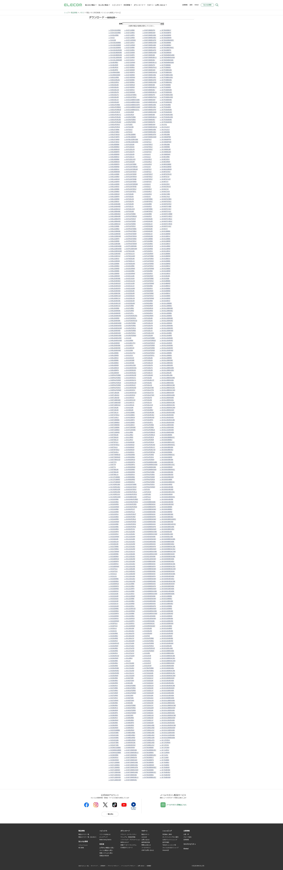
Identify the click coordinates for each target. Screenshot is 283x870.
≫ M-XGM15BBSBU (166, 517)
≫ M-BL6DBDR (114, 365)
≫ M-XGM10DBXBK (166, 472)
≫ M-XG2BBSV (165, 258)
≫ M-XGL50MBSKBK (167, 432)
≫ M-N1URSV (147, 164)
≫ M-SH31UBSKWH (149, 618)
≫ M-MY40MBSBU (148, 90)
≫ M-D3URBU (113, 636)
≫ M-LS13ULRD (129, 549)
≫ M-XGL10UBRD (166, 335)
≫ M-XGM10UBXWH (167, 504)
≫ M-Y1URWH (164, 752)
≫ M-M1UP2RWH (130, 693)
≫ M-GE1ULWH (129, 288)
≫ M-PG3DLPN (147, 365)
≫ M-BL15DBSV (114, 201)
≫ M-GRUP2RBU (130, 325)
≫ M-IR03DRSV (129, 474)
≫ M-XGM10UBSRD (166, 489)
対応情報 (127, 5)
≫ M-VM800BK (165, 147)
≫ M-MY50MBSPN (148, 122)
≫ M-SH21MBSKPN (149, 546)
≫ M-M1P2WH (129, 680)
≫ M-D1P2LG (113, 569)
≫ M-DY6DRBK (129, 80)
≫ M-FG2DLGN (129, 149)
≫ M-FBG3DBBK (130, 134)
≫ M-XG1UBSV (165, 251)
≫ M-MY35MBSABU (149, 47)
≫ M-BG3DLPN (114, 92)
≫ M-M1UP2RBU (130, 688)
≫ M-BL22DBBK (114, 263)
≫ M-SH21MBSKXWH (149, 554)
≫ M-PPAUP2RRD (148, 482)
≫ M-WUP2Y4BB (165, 206)
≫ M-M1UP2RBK (130, 685)
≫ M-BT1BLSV (114, 412)
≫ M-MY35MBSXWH (149, 82)
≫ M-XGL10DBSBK (166, 318)
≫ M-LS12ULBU (129, 541)
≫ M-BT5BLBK (114, 435)
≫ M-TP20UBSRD (166, 112)
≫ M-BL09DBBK (114, 159)
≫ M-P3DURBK (147, 286)
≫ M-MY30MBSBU (130, 780)
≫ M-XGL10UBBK (166, 333)
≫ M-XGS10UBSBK (166, 631)
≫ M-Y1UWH (164, 757)
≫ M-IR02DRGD (129, 459)
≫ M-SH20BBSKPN (149, 507)
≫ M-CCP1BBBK (114, 477)
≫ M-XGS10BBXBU (166, 603)
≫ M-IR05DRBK (129, 477)
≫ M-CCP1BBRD (114, 479)
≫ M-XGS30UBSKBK (167, 680)
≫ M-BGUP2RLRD (115, 119)
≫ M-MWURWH (129, 747)
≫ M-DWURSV (113, 757)
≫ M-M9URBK (129, 718)
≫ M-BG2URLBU (114, 80)
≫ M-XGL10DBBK (166, 313)
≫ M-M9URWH (129, 730)
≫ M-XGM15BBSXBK (167, 527)
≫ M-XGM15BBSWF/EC (168, 524)
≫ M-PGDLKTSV (148, 393)
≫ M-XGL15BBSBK (166, 360)
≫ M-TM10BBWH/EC (149, 767)
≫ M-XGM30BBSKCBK (167, 546)
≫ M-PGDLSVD (147, 405)
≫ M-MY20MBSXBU (131, 765)
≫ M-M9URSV (129, 728)
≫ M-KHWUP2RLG (130, 492)
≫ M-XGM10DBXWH (167, 477)
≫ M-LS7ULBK (129, 643)
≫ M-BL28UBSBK (114, 320)
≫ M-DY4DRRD (129, 75)
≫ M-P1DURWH (147, 254)
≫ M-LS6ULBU (129, 631)
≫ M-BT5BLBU (114, 437)
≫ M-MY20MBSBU (130, 755)
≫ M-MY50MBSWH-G (149, 127)
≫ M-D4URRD (113, 651)
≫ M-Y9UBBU (164, 762)
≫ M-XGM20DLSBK (166, 534)
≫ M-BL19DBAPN (114, 219)
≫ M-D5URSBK (114, 668)
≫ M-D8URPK (113, 713)
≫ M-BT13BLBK (114, 393)
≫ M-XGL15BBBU (166, 355)
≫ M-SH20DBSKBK (149, 512)
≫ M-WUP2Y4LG (165, 211)
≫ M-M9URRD (129, 725)
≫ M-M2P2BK (129, 698)
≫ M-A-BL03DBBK (115, 42)
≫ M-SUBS (146, 653)
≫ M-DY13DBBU (114, 765)
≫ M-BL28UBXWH (115, 350)
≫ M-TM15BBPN (165, 50)
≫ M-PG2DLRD (147, 328)
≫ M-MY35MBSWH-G (149, 72)
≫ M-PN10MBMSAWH (149, 464)
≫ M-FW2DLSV (129, 261)
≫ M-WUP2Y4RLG (166, 219)
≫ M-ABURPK (113, 70)
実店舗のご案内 (167, 834)
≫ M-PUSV (146, 489)
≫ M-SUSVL (146, 661)
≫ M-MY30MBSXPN (149, 40)
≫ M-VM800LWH (165, 152)
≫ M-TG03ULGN (147, 700)
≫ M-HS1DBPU (129, 420)
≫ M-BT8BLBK (114, 469)
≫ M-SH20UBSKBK (149, 536)
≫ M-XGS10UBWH (166, 636)
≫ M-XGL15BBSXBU (167, 370)
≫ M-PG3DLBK (147, 358)
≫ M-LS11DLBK (129, 532)
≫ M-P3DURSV (147, 288)
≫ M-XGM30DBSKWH (167, 571)
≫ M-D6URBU (113, 680)
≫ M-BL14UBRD (114, 184)
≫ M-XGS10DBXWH (166, 623)
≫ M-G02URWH (129, 273)
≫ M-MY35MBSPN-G (149, 67)
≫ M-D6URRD (113, 683)
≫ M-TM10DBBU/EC (149, 777)
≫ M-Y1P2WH (164, 747)
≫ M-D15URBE (114, 524)
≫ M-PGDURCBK (148, 412)
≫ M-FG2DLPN (129, 152)
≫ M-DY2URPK (129, 55)
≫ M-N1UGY (146, 154)
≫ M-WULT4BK (165, 194)
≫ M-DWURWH (114, 760)
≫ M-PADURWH (147, 316)
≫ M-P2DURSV (147, 273)
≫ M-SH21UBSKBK (149, 556)
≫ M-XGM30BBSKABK (167, 539)
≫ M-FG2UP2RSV (130, 189)
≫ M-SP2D (146, 636)
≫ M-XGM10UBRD (166, 484)
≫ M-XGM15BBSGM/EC (168, 519)
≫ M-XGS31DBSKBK (167, 693)
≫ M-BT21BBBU (114, 430)
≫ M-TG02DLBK (147, 680)
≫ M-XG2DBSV (165, 266)
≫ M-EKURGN (129, 115)
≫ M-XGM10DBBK (166, 452)
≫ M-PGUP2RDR (148, 440)
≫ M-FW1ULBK (129, 251)
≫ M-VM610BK (165, 144)
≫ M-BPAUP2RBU (115, 378)
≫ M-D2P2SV (113, 626)
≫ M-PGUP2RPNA (148, 452)
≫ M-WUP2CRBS (165, 199)
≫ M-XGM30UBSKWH (167, 584)
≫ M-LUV (127, 661)
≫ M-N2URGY (147, 189)
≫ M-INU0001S (129, 452)
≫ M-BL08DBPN (114, 152)
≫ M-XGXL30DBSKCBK (168, 715)
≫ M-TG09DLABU (148, 735)
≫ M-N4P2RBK (147, 209)
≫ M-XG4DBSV (165, 293)
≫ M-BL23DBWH (114, 276)
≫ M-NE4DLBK (147, 229)
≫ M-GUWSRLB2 (130, 370)
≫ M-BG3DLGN (114, 90)
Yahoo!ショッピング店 (169, 845)
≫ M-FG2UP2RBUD (130, 167)
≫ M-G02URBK (129, 271)
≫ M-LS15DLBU (129, 556)
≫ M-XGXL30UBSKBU (167, 723)
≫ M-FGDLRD (129, 204)
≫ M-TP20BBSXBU (166, 77)
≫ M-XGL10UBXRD (166, 348)
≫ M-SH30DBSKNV (149, 574)
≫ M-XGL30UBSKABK (167, 412)
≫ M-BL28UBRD (114, 318)
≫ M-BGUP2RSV (114, 124)
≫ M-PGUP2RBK (148, 425)
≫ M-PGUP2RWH (148, 459)
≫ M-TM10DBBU (148, 775)
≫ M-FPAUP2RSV (130, 241)
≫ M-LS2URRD (129, 603)
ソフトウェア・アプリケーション (130, 839)
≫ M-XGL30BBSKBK (167, 380)
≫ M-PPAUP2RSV (148, 484)
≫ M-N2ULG (146, 186)
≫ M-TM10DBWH (165, 38)
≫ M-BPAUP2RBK (115, 375)
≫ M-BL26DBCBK (114, 293)
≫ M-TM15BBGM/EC (167, 47)
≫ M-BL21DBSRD (114, 254)
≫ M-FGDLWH (129, 211)
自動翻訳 (149, 865)
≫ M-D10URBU (114, 502)
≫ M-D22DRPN (114, 613)
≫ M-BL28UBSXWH (115, 340)
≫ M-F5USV (128, 132)
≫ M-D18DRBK (114, 554)
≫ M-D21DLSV (113, 603)
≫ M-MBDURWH (129, 740)
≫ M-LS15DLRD (129, 559)
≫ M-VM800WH (165, 154)
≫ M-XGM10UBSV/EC (167, 492)
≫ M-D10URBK (114, 499)
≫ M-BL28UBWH (114, 343)
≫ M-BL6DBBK (114, 360)
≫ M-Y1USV (164, 755)
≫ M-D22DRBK (114, 608)
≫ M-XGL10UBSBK (166, 338)
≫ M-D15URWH (114, 536)
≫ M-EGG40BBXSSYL (131, 110)
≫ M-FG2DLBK (129, 144)
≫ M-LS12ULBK (129, 539)
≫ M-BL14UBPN (114, 181)
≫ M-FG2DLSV (129, 157)
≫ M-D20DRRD (114, 589)
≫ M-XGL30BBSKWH (167, 393)
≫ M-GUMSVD (129, 348)
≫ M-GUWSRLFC (130, 378)
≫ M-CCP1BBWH (114, 482)
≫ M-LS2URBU (129, 601)
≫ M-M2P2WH (129, 700)
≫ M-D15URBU (114, 529)
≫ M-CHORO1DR (114, 489)
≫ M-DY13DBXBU (115, 775)
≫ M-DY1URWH (129, 45)
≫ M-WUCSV (164, 189)
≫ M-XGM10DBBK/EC (167, 455)
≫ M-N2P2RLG (147, 177)
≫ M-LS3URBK (129, 613)
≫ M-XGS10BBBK (166, 596)
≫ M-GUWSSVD (129, 400)
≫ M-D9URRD (113, 725)
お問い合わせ (145, 839)
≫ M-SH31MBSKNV (149, 603)
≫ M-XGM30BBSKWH (167, 554)
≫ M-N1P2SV (147, 152)
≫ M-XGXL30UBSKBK (167, 720)
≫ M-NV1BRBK (147, 239)
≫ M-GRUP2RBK (130, 323)
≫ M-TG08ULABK (148, 725)
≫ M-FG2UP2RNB (130, 179)
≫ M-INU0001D (129, 445)
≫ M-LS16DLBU (129, 571)
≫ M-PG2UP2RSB (148, 350)
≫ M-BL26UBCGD (114, 303)
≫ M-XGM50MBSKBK (167, 594)
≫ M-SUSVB (146, 656)
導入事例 (81, 847)
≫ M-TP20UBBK (165, 105)
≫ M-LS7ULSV (129, 653)
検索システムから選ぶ (106, 853)
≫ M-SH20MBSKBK (149, 522)
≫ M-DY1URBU (129, 33)
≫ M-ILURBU (128, 435)
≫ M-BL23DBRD (114, 273)
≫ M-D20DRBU (114, 581)
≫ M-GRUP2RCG (130, 328)
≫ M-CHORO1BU (114, 487)
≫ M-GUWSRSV (129, 390)
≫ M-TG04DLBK (147, 710)
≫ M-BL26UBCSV (114, 306)
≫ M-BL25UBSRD (114, 291)
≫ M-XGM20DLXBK (166, 536)
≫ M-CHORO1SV (114, 494)
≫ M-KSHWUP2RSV (131, 502)
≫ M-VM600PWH (165, 142)
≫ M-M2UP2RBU (130, 708)
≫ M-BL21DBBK (114, 226)
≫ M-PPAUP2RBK (148, 472)
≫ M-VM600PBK (165, 137)
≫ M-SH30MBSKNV (149, 584)
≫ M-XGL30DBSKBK (167, 397)
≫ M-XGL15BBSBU (166, 363)
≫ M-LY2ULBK (129, 663)
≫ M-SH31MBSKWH (149, 608)
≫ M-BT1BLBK (114, 407)
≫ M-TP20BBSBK (166, 70)
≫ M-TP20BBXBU (166, 82)
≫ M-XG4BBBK (165, 281)
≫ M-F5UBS (128, 124)
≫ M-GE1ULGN (129, 281)
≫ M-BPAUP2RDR (115, 380)
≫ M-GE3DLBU (129, 296)
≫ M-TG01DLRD (147, 675)
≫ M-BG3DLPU (114, 95)
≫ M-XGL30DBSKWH (167, 410)
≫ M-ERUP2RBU (130, 119)
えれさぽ (144, 837)
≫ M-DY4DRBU (129, 67)
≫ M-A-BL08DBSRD (115, 55)
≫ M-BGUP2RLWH (115, 122)
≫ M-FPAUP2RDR (130, 234)
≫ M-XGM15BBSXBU (167, 529)
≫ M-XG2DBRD (165, 263)
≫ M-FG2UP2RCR (130, 172)
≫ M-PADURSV (147, 313)
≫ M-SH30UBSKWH (149, 598)
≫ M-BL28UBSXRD (115, 338)
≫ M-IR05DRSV (129, 482)
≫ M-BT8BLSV (114, 474)
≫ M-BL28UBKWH (115, 316)
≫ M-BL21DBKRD (114, 234)
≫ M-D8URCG (113, 708)
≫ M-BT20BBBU (114, 422)
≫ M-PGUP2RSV (148, 457)
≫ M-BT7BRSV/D (114, 459)
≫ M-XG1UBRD (165, 249)
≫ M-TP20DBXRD (166, 102)
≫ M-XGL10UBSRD (166, 340)
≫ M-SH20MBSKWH (149, 529)
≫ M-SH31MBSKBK (149, 601)
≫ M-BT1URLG (114, 417)
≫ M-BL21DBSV (114, 258)
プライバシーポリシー (113, 865)
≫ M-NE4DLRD (147, 231)
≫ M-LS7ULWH (129, 656)
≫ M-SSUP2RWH (148, 651)
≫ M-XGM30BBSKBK (167, 541)
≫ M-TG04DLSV (147, 720)
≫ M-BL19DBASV (114, 224)
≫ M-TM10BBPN (148, 760)
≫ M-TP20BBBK (165, 65)
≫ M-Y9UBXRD (165, 775)
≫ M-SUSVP (146, 663)
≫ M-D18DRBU (114, 556)
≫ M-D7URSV (113, 698)
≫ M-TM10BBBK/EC (149, 750)
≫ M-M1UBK (128, 683)
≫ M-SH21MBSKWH (149, 549)
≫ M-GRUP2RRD (130, 330)
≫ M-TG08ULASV (148, 730)
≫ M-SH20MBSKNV (149, 524)
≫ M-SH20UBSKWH (149, 539)
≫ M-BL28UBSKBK (115, 323)
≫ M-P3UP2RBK (148, 293)
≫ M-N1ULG (146, 157)
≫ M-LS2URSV (129, 606)
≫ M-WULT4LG (165, 196)
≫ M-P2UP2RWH (148, 283)
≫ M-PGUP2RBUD (148, 432)
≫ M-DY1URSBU (130, 40)
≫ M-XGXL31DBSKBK (167, 733)
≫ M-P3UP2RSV (148, 296)
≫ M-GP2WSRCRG (130, 316)
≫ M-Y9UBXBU (165, 772)
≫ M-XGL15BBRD (166, 358)
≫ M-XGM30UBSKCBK (167, 581)
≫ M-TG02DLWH (148, 693)
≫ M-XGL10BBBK (166, 303)
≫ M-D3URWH (113, 646)
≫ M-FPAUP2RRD (130, 239)
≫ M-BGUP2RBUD (115, 110)
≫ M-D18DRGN (114, 559)
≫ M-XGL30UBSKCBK (167, 420)
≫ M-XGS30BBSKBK (167, 651)
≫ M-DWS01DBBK (115, 752)
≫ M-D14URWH (114, 522)
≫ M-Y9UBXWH (165, 777)
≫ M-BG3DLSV (114, 100)
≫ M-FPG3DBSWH (130, 249)
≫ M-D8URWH (113, 720)
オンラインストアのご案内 (170, 837)
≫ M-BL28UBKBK (114, 311)
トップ (66, 12)
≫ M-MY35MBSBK (148, 55)
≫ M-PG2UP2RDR (148, 345)
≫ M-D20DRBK (114, 579)
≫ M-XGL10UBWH (166, 343)
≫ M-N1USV (146, 167)
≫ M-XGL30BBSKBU (167, 383)
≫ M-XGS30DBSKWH (167, 678)
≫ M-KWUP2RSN (130, 522)
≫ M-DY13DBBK (114, 762)
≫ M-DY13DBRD (114, 767)
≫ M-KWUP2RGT (130, 514)
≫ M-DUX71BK (114, 745)
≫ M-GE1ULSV (129, 286)
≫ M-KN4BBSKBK (130, 497)
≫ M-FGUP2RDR (130, 221)
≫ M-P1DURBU (147, 244)
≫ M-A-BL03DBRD (115, 47)
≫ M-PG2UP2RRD (148, 348)
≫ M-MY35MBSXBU (149, 77)
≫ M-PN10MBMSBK (149, 467)
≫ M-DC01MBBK (114, 730)
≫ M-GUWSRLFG (130, 380)
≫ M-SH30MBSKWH (149, 589)
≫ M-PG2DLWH (147, 335)
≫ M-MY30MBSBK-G (131, 777)
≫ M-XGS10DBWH (166, 616)
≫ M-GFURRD (129, 311)
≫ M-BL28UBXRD (114, 348)
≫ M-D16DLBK (113, 539)
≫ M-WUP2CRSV (165, 204)
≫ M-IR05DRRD (129, 479)
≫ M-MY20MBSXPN (131, 767)
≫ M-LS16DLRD (129, 574)
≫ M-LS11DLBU (129, 534)
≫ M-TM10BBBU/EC (149, 755)
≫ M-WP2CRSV (165, 172)
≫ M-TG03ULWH (148, 708)
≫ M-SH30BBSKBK (149, 561)
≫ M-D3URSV (113, 641)
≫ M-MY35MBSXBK (149, 75)
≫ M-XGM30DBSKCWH (168, 569)
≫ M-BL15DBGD (114, 194)
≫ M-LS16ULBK (129, 576)
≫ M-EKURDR (129, 112)
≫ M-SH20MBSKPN (149, 527)
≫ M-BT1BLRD (114, 410)
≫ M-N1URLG (147, 162)
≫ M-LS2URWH (129, 611)
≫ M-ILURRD (128, 437)
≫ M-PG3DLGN (147, 363)
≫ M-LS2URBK (129, 598)
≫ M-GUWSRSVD (130, 393)
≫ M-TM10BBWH (148, 765)
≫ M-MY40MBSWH (148, 100)
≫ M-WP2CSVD (165, 179)
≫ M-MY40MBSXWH (149, 112)
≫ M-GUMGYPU (129, 343)
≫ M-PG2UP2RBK (148, 338)
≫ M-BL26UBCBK (114, 301)
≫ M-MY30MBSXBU (149, 38)
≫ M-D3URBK (113, 633)
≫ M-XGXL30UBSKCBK (168, 725)
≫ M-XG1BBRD (165, 234)
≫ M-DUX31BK (114, 735)
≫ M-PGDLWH (147, 407)
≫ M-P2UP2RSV (148, 281)
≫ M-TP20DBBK (165, 85)
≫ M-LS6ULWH (129, 641)
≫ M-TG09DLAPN (148, 740)
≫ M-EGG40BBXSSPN (132, 105)
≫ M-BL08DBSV (114, 157)
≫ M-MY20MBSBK (130, 750)
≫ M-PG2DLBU (147, 320)
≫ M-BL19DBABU (114, 214)
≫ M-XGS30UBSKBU (167, 683)
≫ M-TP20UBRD (165, 107)
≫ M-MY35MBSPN (148, 65)
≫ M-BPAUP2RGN (115, 383)
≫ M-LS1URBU (129, 586)
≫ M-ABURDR (113, 65)
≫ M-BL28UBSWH (115, 333)
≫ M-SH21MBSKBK (149, 541)
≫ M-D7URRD (113, 695)
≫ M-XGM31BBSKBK (167, 586)
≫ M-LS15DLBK (129, 554)
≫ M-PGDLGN (147, 385)
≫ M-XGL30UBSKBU (167, 417)
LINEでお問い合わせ (148, 850)
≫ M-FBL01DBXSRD (131, 142)
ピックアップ (103, 837)
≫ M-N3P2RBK (147, 199)
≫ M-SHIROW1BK (148, 621)
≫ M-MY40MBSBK (148, 85)
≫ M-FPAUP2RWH (130, 244)
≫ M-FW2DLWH (129, 263)
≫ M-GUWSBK (129, 363)
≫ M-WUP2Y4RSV (166, 221)
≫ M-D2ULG (113, 628)
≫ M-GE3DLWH (129, 303)
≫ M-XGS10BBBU (166, 598)
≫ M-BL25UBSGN (114, 286)
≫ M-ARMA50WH (114, 75)
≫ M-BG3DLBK (114, 85)
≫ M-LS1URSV (129, 594)
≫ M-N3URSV (147, 206)
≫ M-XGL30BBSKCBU (167, 388)
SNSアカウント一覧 (83, 865)
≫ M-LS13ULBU (129, 546)
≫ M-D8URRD (113, 715)
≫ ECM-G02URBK (115, 33)
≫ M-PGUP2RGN (148, 442)
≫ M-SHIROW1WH (148, 626)
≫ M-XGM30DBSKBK (167, 559)
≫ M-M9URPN (129, 723)
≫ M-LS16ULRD (129, 581)
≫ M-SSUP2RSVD (148, 648)
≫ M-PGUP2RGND (148, 445)
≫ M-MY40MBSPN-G (149, 97)
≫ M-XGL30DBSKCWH (167, 407)
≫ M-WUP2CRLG (165, 201)
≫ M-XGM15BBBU (166, 509)
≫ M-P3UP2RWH (148, 298)
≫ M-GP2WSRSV (130, 318)
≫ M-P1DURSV (147, 251)
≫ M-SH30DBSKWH (149, 579)
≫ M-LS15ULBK (129, 561)
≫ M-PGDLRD (147, 400)
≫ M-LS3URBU (129, 616)
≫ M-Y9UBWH (164, 767)
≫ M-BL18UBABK (114, 204)
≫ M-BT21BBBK (114, 427)
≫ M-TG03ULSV (147, 705)
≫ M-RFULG (146, 497)
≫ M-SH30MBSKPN (149, 586)
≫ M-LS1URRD (129, 591)
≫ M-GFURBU (129, 308)
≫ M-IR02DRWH (129, 467)
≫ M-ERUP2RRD (130, 122)
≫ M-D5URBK (113, 661)
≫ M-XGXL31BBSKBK (167, 730)
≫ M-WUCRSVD (165, 186)
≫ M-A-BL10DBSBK (115, 57)
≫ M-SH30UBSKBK (149, 596)
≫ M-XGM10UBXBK (166, 499)
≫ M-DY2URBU (129, 50)
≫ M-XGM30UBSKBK (167, 576)
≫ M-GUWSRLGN (130, 383)
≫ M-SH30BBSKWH (149, 569)
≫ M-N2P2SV (147, 181)
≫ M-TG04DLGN (147, 715)
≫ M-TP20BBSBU (166, 72)
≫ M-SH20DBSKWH (149, 519)
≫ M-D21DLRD (113, 601)
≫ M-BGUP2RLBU (115, 117)
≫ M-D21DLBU (113, 598)
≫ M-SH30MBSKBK (149, 581)
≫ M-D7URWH (113, 700)
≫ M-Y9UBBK (164, 760)
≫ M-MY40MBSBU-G (149, 92)
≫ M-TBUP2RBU (148, 671)
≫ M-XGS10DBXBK (166, 618)
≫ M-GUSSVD (129, 358)
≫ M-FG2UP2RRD (130, 181)
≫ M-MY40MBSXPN (149, 110)
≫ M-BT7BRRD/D (114, 457)
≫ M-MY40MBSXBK (149, 105)
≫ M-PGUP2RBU (148, 427)
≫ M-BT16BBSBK (114, 400)
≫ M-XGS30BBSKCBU (167, 658)
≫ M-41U (112, 38)
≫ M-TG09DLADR (148, 737)
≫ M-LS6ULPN (129, 633)
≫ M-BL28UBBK (114, 308)
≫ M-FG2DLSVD (129, 159)
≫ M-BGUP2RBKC (115, 107)
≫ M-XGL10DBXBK (166, 325)
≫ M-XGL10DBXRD (166, 328)
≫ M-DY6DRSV (129, 90)
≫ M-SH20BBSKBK (149, 502)
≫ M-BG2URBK (114, 77)
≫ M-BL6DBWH (114, 373)
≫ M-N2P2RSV (147, 179)
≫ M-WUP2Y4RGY (166, 216)
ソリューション (83, 845)
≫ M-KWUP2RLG (130, 519)
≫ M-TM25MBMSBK (166, 60)
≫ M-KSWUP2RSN (130, 507)
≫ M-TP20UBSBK (166, 110)
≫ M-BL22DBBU (114, 266)
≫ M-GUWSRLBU (130, 373)
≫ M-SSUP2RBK (148, 638)
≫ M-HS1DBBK (129, 412)
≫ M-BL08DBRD (114, 154)
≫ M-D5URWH (113, 675)
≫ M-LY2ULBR (129, 666)
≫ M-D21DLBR (113, 596)
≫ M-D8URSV (113, 718)
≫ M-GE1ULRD (129, 283)
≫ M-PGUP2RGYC (148, 447)
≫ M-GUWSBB (129, 360)
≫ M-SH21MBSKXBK (149, 551)
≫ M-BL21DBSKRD (115, 249)
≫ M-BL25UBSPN (114, 288)
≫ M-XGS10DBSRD (166, 613)
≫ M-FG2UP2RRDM (131, 184)
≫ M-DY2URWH (129, 62)
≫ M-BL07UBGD (114, 134)
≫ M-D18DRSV (114, 564)
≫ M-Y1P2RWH (165, 742)
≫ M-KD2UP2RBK (130, 484)
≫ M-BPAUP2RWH (115, 390)
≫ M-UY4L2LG (165, 129)
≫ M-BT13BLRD (114, 397)
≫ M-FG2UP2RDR (130, 174)
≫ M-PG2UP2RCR (148, 343)
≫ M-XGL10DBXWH (166, 330)
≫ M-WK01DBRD (165, 167)
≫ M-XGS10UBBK (166, 626)
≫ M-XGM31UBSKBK (167, 591)
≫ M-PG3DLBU (147, 360)
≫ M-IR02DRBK (129, 455)
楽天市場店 (166, 842)
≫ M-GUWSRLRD (130, 388)
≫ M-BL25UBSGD (114, 283)
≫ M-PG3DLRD (147, 370)
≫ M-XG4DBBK (165, 288)
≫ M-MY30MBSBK (130, 775)
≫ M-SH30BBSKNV (149, 564)
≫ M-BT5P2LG (113, 442)
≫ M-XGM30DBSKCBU (167, 566)
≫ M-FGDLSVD (129, 209)
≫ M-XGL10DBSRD (166, 320)
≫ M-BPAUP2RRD (115, 385)
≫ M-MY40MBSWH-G (149, 102)
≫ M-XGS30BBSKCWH (167, 661)
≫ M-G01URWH (129, 268)
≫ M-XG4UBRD (165, 298)
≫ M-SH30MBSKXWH (149, 594)
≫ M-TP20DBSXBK (166, 95)
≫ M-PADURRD (147, 311)
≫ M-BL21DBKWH (115, 236)
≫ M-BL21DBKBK (114, 231)
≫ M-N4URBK (147, 214)
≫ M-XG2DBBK (165, 261)
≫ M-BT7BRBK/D (114, 455)
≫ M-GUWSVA (129, 405)
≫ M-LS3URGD (129, 618)
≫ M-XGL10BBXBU (166, 311)
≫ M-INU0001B (129, 442)
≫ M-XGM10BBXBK (166, 447)
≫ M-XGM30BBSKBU (167, 544)
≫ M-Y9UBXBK (165, 770)
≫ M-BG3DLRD (114, 97)
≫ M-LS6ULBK (129, 628)
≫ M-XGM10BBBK (166, 435)
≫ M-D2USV (113, 631)
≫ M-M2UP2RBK (130, 705)
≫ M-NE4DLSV (147, 234)
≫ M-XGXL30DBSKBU (167, 713)
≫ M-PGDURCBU (148, 415)
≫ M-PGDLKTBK (148, 388)
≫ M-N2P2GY (147, 169)
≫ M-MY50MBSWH (148, 124)
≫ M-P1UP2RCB (148, 261)
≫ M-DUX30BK (114, 733)
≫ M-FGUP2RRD (130, 224)
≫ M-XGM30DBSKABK (167, 556)
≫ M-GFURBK (129, 306)
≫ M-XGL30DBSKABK (167, 395)
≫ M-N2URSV (147, 194)
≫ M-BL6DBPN (114, 370)
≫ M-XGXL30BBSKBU (167, 703)
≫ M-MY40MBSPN (148, 95)
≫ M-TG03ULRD (147, 703)
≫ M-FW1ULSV (129, 254)
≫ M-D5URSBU (114, 671)
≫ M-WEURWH (165, 162)
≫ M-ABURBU (113, 62)
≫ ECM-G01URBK (115, 30)
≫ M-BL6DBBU (114, 363)
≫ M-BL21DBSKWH (115, 251)
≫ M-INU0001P (129, 447)
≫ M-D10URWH (114, 507)
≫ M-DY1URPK (129, 35)
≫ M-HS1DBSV (129, 425)
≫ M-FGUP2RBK (130, 214)
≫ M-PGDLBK (147, 378)
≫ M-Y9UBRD (164, 765)
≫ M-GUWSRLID (130, 385)
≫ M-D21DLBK (113, 594)
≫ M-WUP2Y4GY (165, 209)
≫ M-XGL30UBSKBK (167, 415)
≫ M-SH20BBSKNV (149, 504)
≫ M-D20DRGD (114, 584)
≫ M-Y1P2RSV (165, 740)
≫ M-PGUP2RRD (148, 455)
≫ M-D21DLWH (114, 606)
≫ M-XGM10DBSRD (166, 462)
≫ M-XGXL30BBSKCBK (168, 705)
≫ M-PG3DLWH (147, 375)
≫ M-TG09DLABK (148, 733)
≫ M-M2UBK (128, 703)
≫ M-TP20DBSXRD (166, 97)
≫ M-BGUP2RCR (114, 112)
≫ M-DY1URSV (129, 42)
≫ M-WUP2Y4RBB (166, 214)
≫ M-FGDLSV (129, 206)
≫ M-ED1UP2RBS (130, 95)
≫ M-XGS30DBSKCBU (167, 673)
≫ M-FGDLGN (129, 199)
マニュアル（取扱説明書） (128, 837)
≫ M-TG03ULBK (147, 695)
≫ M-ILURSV (128, 440)
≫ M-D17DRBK (114, 546)
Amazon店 (166, 850)
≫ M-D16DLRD (113, 544)
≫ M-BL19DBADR (114, 216)
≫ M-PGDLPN (147, 397)
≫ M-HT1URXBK (130, 430)
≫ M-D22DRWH (114, 621)
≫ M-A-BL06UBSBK (115, 50)
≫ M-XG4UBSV (165, 301)
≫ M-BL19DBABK (114, 211)
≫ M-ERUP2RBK (130, 117)
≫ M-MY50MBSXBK (149, 129)
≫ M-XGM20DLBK (166, 532)
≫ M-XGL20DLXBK (166, 375)
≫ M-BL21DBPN (114, 239)
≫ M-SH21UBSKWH (149, 559)
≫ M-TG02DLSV (147, 690)
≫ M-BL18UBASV (114, 209)
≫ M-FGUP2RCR (130, 219)
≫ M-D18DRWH (114, 566)
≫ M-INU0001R (129, 450)
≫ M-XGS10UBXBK (166, 638)
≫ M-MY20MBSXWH (131, 770)
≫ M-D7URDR (113, 693)
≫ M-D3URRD (113, 638)
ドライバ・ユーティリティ (128, 834)
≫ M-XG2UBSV (165, 273)
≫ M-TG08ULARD (148, 728)
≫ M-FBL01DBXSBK (131, 139)
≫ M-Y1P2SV (164, 745)
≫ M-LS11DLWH (129, 536)
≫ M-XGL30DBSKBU (167, 400)
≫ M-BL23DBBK (114, 271)
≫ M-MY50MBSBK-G (149, 117)
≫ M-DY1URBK (129, 30)
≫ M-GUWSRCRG (130, 368)
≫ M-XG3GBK (164, 278)
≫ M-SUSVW (146, 666)
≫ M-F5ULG (128, 129)
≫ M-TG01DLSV (147, 678)
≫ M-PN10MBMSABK (149, 462)
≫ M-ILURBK (128, 432)
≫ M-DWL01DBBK (115, 747)
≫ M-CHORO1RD (114, 492)
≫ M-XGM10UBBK (166, 479)
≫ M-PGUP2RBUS (148, 435)
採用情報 (186, 839)
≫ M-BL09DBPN (114, 164)
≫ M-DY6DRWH (129, 92)
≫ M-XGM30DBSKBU (167, 561)
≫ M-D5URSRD (114, 673)
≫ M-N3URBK (147, 204)
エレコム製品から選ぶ (106, 850)
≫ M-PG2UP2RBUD (149, 340)
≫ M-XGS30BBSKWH (167, 663)
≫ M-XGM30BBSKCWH (168, 551)
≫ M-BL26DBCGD (114, 296)
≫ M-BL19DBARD (114, 221)
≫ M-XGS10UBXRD (166, 641)
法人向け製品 (103, 5)
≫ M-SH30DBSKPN (149, 576)
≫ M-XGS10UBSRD (166, 633)
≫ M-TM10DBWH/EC (167, 40)
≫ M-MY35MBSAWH (149, 52)
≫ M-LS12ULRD (129, 544)
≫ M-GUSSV (128, 355)
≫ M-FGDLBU (129, 196)
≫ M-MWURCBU (129, 745)
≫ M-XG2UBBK (165, 268)
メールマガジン (146, 847)
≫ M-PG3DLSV (147, 373)
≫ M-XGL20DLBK (166, 373)
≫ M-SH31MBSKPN (149, 606)
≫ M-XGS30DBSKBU (167, 668)
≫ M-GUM (127, 338)
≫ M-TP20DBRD (165, 87)
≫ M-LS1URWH (129, 596)
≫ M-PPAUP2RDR (148, 477)
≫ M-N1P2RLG (147, 147)
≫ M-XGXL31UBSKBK (167, 735)
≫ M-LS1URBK (129, 584)
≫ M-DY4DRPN (129, 72)
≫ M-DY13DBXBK (115, 772)
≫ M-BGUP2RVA (114, 127)
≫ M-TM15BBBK (165, 42)
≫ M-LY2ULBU (129, 668)
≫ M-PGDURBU (147, 410)
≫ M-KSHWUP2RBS (131, 499)
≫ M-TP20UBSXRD (166, 117)
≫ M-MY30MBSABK (131, 772)
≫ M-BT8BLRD (114, 472)
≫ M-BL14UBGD (114, 179)
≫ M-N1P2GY (147, 139)
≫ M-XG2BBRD (165, 256)
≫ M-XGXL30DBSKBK (167, 710)
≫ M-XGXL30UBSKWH (167, 728)
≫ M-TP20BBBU (165, 67)
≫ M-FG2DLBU (129, 147)
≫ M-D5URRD (113, 666)
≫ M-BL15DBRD (114, 199)
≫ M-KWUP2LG (129, 512)
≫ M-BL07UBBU (114, 132)
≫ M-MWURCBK (129, 742)
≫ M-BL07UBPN (114, 137)
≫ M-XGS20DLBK (166, 646)
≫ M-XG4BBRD (165, 283)
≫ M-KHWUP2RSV (130, 494)
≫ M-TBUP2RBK (148, 668)
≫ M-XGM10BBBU (166, 440)
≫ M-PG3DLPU (147, 368)
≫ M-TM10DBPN (165, 33)
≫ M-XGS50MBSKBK (167, 698)
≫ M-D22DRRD (114, 616)
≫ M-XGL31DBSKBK (167, 427)
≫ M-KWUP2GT (129, 509)
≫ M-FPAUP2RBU (130, 231)
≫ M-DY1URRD (129, 38)
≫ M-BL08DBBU (114, 147)
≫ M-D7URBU (113, 690)
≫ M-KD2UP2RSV (130, 489)
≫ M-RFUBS (146, 494)
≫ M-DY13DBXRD (115, 777)
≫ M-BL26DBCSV (114, 298)
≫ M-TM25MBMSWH (167, 62)
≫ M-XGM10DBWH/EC (167, 469)
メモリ (81, 12)
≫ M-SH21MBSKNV (149, 544)
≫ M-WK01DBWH (166, 169)
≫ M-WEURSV (165, 159)
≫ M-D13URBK (114, 509)
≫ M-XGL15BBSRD (166, 365)
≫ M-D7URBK (113, 688)
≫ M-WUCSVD (165, 191)
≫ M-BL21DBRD (114, 241)
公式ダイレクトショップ (170, 839)
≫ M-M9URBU (129, 720)
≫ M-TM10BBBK (148, 747)
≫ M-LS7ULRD (129, 651)
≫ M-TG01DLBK (147, 673)
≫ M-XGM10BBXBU (166, 450)
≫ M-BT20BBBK (114, 420)
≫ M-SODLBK (147, 628)
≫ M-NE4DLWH (147, 236)
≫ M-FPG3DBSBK (130, 246)
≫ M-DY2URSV (129, 60)
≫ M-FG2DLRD (129, 154)
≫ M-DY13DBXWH (115, 780)
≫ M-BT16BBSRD (114, 402)
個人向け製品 (90, 5)
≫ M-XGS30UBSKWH (167, 688)
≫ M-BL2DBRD (114, 355)
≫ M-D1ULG (113, 574)
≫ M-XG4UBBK (165, 296)
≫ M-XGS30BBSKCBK (167, 656)
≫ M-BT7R (112, 464)
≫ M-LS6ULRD (129, 636)
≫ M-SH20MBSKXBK (149, 532)
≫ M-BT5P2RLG (114, 445)
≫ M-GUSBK (128, 350)
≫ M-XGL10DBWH (166, 323)
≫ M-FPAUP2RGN (130, 236)
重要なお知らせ (146, 845)
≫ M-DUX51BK (114, 740)
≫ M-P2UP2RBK (148, 278)
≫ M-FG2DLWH (129, 162)
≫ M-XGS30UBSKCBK (167, 685)
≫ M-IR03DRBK (129, 469)
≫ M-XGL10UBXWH (166, 350)
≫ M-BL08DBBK (114, 144)
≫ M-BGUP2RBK (114, 105)
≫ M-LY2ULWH (129, 675)
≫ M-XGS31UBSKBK (167, 695)
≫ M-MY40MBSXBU (149, 107)
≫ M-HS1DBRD (129, 422)
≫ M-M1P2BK (129, 678)
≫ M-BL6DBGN (114, 368)
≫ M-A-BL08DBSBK (115, 52)
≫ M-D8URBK (113, 703)
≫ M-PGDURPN (147, 420)
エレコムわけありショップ (170, 847)
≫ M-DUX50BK (114, 737)
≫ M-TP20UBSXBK (166, 115)
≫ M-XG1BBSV (165, 236)
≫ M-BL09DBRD (114, 167)
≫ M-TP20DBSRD (166, 92)
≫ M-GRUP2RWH (130, 335)
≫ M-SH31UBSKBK (149, 616)
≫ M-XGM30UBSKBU (167, 579)
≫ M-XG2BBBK (165, 254)
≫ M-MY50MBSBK (148, 115)
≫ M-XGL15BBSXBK (167, 368)
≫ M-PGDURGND (148, 417)
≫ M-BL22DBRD (114, 268)
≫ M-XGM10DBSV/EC (167, 464)
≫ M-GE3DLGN (129, 298)
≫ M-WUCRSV (165, 184)
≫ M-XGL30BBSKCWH (167, 390)
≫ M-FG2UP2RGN (130, 177)
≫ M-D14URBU (114, 517)
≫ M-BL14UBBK (114, 174)
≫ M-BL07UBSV (114, 142)
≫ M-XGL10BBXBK (166, 308)
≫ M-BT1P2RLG (114, 415)
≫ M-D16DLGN (114, 541)
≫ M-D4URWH (113, 658)
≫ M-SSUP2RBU (148, 641)
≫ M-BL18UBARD (114, 206)
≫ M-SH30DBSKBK (149, 571)
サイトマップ (94, 865)
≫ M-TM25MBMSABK (167, 55)
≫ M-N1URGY (147, 159)
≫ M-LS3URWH (129, 626)
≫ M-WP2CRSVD (165, 174)
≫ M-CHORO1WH (114, 497)
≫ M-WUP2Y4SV (165, 226)
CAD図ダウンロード (126, 847)
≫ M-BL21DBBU (114, 229)
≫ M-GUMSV (128, 345)
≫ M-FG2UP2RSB (130, 186)
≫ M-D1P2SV (113, 571)
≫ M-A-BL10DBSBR (115, 60)
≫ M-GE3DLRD (129, 301)
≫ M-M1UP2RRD (130, 690)
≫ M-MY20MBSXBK (131, 762)
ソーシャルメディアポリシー (128, 865)
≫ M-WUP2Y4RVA (166, 224)
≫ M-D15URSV (114, 534)
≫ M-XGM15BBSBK (166, 514)
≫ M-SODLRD (147, 631)
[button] (103, 831)
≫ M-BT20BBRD (114, 425)
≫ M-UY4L (163, 124)
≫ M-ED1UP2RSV (130, 97)
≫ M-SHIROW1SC (148, 623)
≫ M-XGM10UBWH (166, 494)
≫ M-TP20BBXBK (166, 80)
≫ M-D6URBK (113, 678)
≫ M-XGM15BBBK (166, 507)
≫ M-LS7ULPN (129, 648)
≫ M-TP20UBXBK (166, 119)
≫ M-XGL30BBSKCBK (167, 385)
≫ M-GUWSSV (129, 397)
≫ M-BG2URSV (114, 82)
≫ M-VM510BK (165, 134)
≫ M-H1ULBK (128, 407)
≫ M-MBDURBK (129, 733)
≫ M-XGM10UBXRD (166, 502)
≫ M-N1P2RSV (147, 149)
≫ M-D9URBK (113, 723)
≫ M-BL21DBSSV (114, 256)
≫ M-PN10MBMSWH (149, 469)
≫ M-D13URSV (114, 514)
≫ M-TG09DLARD (148, 742)
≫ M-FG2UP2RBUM (131, 169)
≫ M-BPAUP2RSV (115, 388)
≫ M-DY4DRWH (129, 77)
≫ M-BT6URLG (114, 452)
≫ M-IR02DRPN (129, 462)
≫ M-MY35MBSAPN (149, 50)
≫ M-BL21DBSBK (114, 244)
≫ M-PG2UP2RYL (148, 355)
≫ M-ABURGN (113, 67)
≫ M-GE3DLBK (129, 291)
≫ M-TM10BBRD (148, 762)
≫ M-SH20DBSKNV (149, 514)
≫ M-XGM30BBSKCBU (167, 549)
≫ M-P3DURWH (147, 291)
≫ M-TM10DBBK (148, 770)
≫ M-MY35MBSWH (148, 70)
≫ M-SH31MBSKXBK (149, 611)
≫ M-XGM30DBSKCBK (167, 564)
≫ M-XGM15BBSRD (166, 522)
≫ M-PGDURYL (147, 422)
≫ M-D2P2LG (113, 623)
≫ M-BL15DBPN (114, 196)
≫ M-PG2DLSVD (148, 333)
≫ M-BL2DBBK (114, 353)
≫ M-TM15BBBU (165, 45)
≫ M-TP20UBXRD (166, 122)
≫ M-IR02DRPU (129, 464)
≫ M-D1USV (113, 576)
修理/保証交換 (146, 842)
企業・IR (186, 834)
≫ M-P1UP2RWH (148, 268)
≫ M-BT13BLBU (114, 395)
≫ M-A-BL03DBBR (115, 45)
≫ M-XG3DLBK (165, 276)
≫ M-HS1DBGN (129, 417)
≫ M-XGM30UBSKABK (167, 574)
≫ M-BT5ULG (113, 447)
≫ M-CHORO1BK (114, 484)
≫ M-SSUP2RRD (148, 643)
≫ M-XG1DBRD (165, 241)
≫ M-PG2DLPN (147, 325)
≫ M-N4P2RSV (147, 211)
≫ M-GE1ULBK (129, 276)
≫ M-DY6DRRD (129, 87)
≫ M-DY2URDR (129, 52)
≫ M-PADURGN (147, 308)
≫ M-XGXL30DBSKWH (167, 718)
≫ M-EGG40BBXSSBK (132, 100)
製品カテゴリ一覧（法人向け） (87, 837)
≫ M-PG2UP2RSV (148, 353)
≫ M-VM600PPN (165, 139)
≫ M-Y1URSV (164, 750)
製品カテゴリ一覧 (83, 834)
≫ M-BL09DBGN (114, 162)
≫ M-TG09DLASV (148, 745)
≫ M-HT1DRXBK (130, 427)
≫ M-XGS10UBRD (166, 628)
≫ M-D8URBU (113, 705)
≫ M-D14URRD (114, 519)
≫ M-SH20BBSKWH (149, 509)
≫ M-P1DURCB (147, 246)
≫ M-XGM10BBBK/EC (167, 437)
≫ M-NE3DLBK (147, 219)
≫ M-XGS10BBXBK (166, 601)
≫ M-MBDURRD (129, 737)
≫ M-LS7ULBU (129, 646)
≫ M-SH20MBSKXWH (149, 534)
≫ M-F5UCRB (129, 127)
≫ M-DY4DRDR (129, 70)
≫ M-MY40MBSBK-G (149, 87)
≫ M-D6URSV (113, 685)
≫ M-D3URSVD (114, 643)
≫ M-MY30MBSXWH (149, 42)
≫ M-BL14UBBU (114, 177)
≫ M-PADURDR (147, 306)
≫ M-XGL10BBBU (166, 306)
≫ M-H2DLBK (128, 410)
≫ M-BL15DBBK (114, 189)
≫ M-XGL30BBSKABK (167, 378)
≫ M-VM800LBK (165, 149)
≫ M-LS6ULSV (129, 638)
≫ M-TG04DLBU (147, 713)
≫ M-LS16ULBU (129, 579)
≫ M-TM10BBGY (148, 757)
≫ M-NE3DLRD (147, 221)
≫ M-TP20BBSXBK (166, 75)
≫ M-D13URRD (114, 512)
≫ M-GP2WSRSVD (130, 320)
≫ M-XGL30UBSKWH (167, 422)
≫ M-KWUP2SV (129, 529)
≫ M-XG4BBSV (165, 286)
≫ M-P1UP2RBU (148, 258)
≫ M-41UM (112, 40)
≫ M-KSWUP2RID (130, 504)
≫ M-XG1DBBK (165, 239)
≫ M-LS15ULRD (129, 566)
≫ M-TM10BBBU (148, 752)
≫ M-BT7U (112, 467)
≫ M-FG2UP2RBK (130, 164)
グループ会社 (187, 837)
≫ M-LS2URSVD (129, 608)
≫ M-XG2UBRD (165, 271)
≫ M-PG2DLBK (147, 318)
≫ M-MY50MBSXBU (149, 132)
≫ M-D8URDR (113, 710)
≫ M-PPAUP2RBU (148, 474)
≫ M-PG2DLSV (147, 330)
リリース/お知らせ (104, 834)
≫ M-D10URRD (114, 504)
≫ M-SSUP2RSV (148, 646)
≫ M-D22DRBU (114, 611)
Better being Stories (105, 839)
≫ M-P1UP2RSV (148, 266)
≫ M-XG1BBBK (165, 231)
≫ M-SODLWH (147, 633)
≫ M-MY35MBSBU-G (149, 62)
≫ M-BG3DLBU (114, 87)
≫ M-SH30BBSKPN (149, 566)
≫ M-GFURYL (129, 313)
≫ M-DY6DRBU (129, 82)
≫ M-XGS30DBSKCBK (167, 671)
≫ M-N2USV (146, 196)
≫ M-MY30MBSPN (148, 30)
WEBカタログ (124, 842)
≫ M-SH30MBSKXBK (149, 591)
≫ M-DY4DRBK (129, 65)
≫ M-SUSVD (146, 658)
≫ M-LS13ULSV (129, 551)
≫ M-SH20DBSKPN (149, 517)
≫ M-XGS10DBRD (166, 608)
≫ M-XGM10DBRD (166, 457)
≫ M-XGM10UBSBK (166, 487)
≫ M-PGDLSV (147, 402)
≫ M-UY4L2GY (165, 127)
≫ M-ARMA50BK (114, 72)
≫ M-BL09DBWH (114, 172)
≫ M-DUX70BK (114, 742)
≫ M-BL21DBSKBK (115, 246)
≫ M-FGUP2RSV (130, 226)
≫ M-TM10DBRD (165, 35)
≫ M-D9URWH (113, 728)
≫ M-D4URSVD (114, 656)
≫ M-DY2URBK (129, 47)
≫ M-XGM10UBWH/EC (167, 497)
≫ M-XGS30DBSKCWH (167, 675)
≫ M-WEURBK (165, 157)
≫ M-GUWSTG (129, 402)
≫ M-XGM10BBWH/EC (167, 445)
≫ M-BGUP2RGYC (115, 115)
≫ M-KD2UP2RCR (130, 487)
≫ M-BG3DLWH (114, 102)
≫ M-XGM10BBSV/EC (167, 442)
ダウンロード (139, 5)
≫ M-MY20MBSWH (130, 760)
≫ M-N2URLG (147, 191)
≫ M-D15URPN (114, 532)
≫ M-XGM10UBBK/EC (167, 482)
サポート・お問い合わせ (156, 5)
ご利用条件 (102, 865)
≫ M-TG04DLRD (147, 718)
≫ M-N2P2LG (146, 172)
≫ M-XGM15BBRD (166, 512)
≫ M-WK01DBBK (165, 164)
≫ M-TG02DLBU (147, 683)
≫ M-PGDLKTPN (148, 390)
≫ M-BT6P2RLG (114, 450)
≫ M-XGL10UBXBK (166, 345)
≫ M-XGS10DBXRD (166, 621)
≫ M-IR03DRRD (129, 472)
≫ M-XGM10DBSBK (166, 459)
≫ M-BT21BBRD (114, 432)
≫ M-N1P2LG (146, 142)
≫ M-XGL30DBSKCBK (167, 402)
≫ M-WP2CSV (164, 177)
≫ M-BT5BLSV (114, 440)
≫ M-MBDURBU (129, 735)
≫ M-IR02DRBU (129, 457)
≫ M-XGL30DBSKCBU (167, 405)
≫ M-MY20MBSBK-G (131, 752)
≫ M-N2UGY (146, 184)
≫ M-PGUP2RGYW (148, 450)
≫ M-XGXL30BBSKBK (167, 700)
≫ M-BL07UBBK (114, 129)
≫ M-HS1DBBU (129, 415)
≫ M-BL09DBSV (114, 169)
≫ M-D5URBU (113, 663)
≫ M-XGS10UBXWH (166, 643)
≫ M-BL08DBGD (114, 149)
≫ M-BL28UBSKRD (115, 325)
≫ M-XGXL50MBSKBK (167, 737)
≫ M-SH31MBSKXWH (149, 613)
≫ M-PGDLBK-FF (148, 380)
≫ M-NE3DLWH (147, 226)
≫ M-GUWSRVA (129, 395)
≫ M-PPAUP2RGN (148, 479)
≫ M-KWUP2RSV (130, 524)
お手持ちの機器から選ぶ (106, 847)
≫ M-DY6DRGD (129, 85)
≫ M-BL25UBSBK (114, 278)
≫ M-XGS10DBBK (166, 606)
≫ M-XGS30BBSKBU (167, 653)
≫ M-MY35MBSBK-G (149, 57)
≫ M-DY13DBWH (114, 770)
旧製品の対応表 (104, 855)
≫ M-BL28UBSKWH (115, 328)
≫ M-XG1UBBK (165, 246)
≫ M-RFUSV (146, 499)
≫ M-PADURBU (147, 303)
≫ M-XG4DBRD (165, 291)
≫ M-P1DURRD (147, 249)
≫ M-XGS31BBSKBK (167, 690)
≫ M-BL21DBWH (114, 261)
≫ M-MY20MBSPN (130, 757)
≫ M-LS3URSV (129, 623)
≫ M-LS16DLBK (129, 569)
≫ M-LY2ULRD (129, 671)
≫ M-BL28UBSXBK (115, 335)
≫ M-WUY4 (163, 229)
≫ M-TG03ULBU (147, 698)
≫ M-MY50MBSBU (148, 119)
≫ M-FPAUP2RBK (130, 229)
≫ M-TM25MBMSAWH (167, 57)
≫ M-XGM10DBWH (166, 467)
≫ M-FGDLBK (129, 194)
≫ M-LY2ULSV (129, 673)
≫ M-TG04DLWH (148, 723)
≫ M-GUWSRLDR (130, 375)
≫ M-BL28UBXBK (114, 345)
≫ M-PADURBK (147, 301)
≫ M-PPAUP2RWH (148, 487)
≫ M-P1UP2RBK (148, 256)
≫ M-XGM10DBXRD (166, 474)
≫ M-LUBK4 (128, 658)
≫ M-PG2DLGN (147, 323)
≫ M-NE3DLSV (147, 224)
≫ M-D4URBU (113, 648)
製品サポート (145, 834)
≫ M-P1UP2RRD (148, 263)
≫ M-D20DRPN (114, 586)
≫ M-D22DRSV (114, 618)
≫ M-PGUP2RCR (148, 437)
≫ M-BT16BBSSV (114, 405)
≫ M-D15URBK (114, 527)
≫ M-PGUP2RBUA (148, 430)
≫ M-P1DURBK (147, 241)
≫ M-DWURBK (113, 755)
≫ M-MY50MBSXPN (149, 134)
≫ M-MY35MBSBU (148, 60)
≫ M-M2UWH (128, 715)
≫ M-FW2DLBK (129, 258)
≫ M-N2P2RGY (147, 174)
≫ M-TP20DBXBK (166, 100)
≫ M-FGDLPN (129, 201)
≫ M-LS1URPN (129, 589)
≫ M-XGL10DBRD (166, 316)
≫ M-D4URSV (113, 653)
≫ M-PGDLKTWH (148, 395)
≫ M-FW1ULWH (129, 256)
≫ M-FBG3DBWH (130, 137)
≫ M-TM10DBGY (165, 30)
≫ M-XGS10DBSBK (166, 611)
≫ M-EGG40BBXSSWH (132, 107)
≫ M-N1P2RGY (147, 144)
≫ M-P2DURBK (147, 271)
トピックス (116, 5)
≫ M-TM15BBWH (165, 52)
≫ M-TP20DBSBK (166, 90)
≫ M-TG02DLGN (147, 685)
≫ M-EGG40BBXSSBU (132, 102)
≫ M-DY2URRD (129, 57)
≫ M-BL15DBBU (114, 191)
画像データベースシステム (128, 845)
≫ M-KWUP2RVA (130, 527)
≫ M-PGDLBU (147, 383)
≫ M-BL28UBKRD (114, 313)
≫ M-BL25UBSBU (114, 281)
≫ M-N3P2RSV (147, 201)
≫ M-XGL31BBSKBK (167, 425)
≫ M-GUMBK (128, 340)
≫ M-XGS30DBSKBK (167, 666)
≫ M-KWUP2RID (129, 517)
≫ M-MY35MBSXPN (149, 80)
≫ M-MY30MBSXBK (149, 35)
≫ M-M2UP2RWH (130, 713)
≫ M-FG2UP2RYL (130, 191)
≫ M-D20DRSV (114, 591)
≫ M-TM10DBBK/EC (149, 772)
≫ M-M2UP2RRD (130, 710)
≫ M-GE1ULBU (129, 278)
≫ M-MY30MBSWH (148, 33)
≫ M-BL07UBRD (114, 139)
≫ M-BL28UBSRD (114, 330)
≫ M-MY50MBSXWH (149, 137)
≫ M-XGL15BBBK (166, 353)
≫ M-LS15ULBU (129, 564)
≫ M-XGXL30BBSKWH (167, 708)
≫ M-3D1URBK (114, 35)
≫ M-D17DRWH (114, 551)
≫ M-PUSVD (146, 492)
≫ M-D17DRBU (114, 549)
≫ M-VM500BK (165, 132)
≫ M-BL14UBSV (114, 186)
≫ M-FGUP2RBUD (130, 216)
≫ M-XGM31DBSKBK (167, 589)
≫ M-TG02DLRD (147, 688)
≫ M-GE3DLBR (129, 293)
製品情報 (74, 12)
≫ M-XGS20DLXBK (166, 648)
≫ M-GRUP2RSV (130, 333)
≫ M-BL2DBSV (114, 358)
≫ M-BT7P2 (113, 462)
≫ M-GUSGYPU (129, 353)
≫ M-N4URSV (147, 216)
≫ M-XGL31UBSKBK (167, 430)
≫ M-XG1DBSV (165, 244)
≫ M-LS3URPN (129, 621)
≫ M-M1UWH (128, 695)
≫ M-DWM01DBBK (115, 750)
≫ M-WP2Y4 (164, 181)
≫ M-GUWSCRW (130, 365)
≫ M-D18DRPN (114, 561)
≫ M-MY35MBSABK (149, 45)
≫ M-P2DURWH (147, 276)
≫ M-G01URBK (129, 266)
